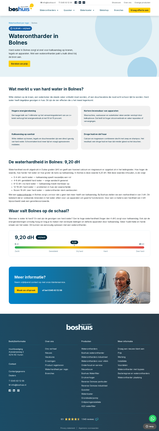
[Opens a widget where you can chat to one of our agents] (150, 427)
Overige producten (142, 2)
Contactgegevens (17, 371)
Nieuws (48, 353)
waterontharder (24, 194)
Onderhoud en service (91, 365)
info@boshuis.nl (48, 2)
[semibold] (22, 10)
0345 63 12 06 (65, 2)
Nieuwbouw (87, 369)
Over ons (127, 2)
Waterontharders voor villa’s (94, 361)
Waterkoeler (86, 10)
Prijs (120, 353)
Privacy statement (67, 428)
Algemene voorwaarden (89, 428)
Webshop (104, 10)
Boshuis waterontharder (92, 353)
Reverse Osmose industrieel (94, 385)
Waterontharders (48, 10)
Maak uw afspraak (26, 290)
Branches (118, 10)
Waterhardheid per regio (19, 23)
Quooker (68, 10)
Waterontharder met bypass (131, 369)
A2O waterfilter (88, 406)
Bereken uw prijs (19, 63)
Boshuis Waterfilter (90, 373)
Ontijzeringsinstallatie (91, 402)
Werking (121, 357)
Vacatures (50, 357)
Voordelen (122, 365)
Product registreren (54, 365)
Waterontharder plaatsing (130, 377)
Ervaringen (50, 361)
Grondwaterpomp (89, 398)
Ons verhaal (51, 349)
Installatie (122, 361)
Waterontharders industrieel (94, 357)
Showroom (116, 2)
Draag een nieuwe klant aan (131, 349)
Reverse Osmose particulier (94, 381)
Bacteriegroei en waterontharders (134, 373)
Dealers (12, 375)
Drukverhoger (88, 377)
